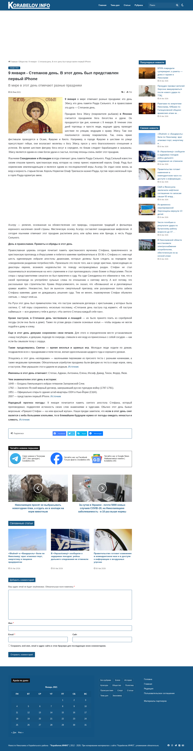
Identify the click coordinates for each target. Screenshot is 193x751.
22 (63, 719)
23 (74, 719)
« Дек (13, 732)
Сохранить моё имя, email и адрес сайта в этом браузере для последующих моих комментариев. (58, 646)
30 (74, 725)
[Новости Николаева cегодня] (29, 5)
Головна (148, 679)
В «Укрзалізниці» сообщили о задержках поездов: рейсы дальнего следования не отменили (69, 556)
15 (63, 712)
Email (11, 634)
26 (28, 725)
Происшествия (106, 690)
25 (17, 725)
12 (28, 712)
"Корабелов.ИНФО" (59, 745)
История (128, 680)
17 (85, 712)
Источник (73, 366)
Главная (102, 5)
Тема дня (115, 5)
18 (17, 719)
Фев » (20, 732)
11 (17, 712)
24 (85, 719)
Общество (23, 62)
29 (63, 725)
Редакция (148, 688)
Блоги (117, 680)
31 (85, 725)
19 (28, 719)
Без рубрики (105, 680)
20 (40, 719)
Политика (129, 685)
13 (40, 712)
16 (74, 712)
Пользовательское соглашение (159, 693)
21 (51, 719)
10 (85, 706)
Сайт (75, 634)
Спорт (120, 690)
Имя (11, 623)
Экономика (117, 696)
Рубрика (139, 5)
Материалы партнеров (155, 701)
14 (51, 712)
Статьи (127, 5)
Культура (104, 685)
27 (40, 725)
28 (51, 725)
